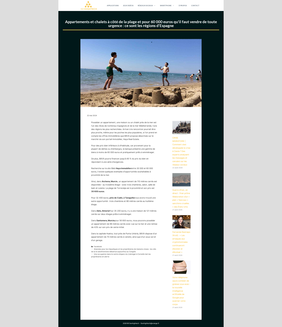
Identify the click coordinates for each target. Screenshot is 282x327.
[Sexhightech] (88, 5)
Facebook (98, 246)
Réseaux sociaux (145, 5)
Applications (113, 5)
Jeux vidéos (128, 5)
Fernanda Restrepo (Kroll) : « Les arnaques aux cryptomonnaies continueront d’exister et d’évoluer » (181, 242)
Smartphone (166, 5)
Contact (195, 5)
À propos (183, 5)
